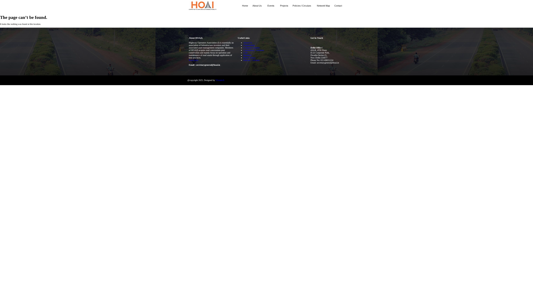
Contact (338, 6)
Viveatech (220, 80)
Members (247, 55)
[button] (257, 5)
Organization (249, 45)
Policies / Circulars (302, 6)
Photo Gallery (249, 58)
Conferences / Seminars (253, 50)
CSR (245, 53)
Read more (193, 60)
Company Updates (251, 48)
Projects (284, 6)
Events (270, 6)
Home (245, 6)
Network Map (323, 6)
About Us (257, 6)
